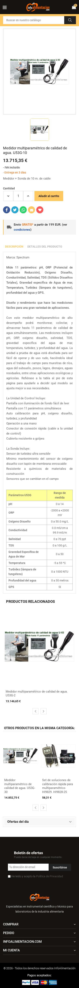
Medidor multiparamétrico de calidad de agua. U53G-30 (19, 786)
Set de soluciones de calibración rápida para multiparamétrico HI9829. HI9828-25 (57, 786)
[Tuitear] (14, 209)
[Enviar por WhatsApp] (23, 209)
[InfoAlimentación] (39, 896)
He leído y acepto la (37, 876)
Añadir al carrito (48, 196)
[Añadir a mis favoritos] (39, 209)
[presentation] (35, 711)
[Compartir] (6, 209)
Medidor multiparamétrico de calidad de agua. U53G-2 (37, 693)
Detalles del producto (44, 246)
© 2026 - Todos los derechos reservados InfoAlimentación (39, 968)
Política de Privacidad (49, 876)
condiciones (22, 229)
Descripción (14, 246)
